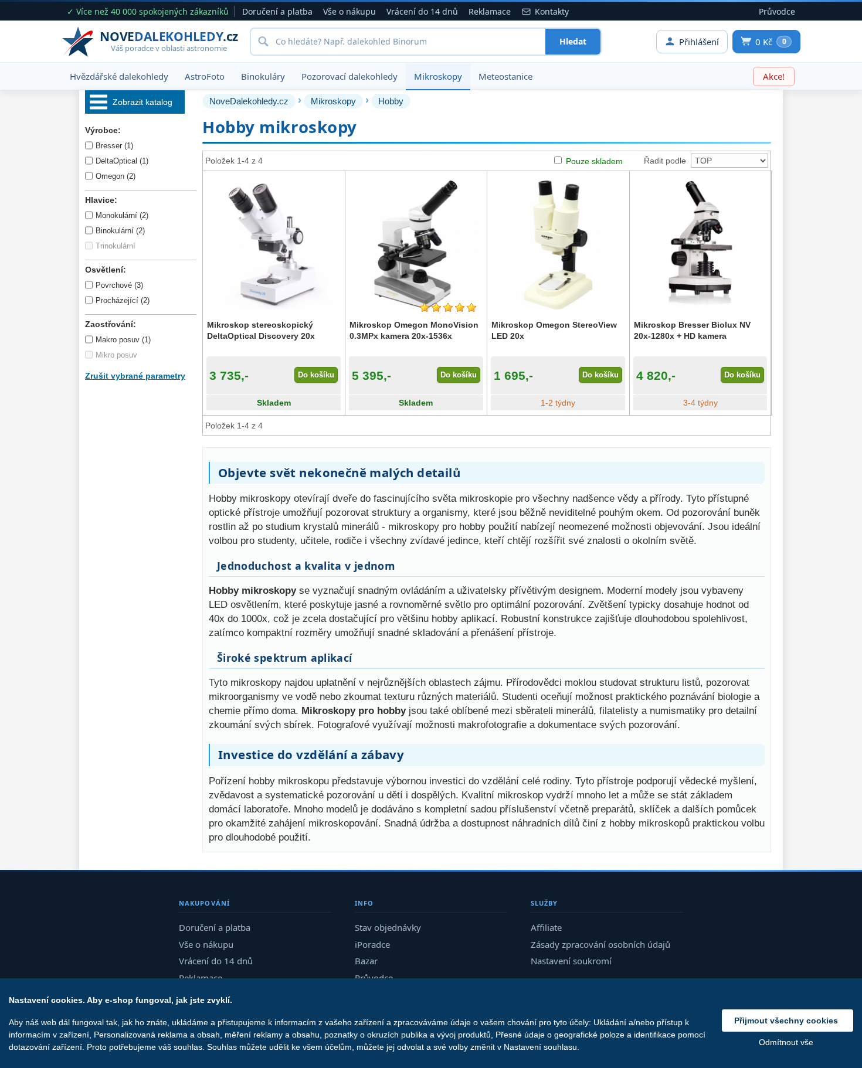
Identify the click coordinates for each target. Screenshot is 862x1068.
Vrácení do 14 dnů (422, 11)
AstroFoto (205, 76)
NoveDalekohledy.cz (249, 101)
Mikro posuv (116, 355)
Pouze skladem (594, 161)
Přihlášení (699, 41)
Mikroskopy (438, 76)
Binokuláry (263, 76)
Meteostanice (505, 76)
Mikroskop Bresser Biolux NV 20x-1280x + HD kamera (692, 330)
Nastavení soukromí (571, 961)
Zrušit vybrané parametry (135, 375)
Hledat (572, 41)
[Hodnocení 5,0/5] (448, 307)
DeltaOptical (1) (122, 161)
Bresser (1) (114, 145)
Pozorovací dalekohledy (349, 76)
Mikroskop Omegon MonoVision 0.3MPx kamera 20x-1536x (413, 330)
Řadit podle (665, 160)
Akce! (774, 76)
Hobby (390, 101)
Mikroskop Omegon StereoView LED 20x (554, 330)
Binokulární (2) (120, 230)
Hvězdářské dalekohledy (119, 76)
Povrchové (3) (119, 285)
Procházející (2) (123, 300)
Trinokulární (115, 246)
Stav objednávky (388, 927)
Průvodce (777, 11)
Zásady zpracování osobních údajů (600, 944)
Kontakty (552, 11)
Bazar (366, 961)
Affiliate (546, 927)
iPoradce (372, 944)
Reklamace (490, 11)
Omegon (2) (115, 176)
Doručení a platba (277, 11)
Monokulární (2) (122, 215)
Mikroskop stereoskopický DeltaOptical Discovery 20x (261, 330)
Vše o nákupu (349, 11)
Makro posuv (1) (123, 339)
